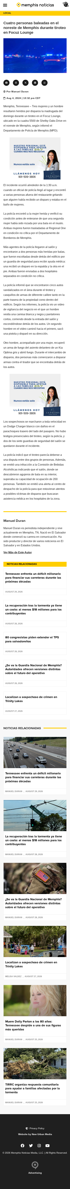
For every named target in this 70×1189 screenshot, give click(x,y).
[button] (5, 5)
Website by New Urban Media (35, 1134)
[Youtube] (47, 1145)
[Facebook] (22, 1145)
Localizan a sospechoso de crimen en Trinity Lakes (31, 699)
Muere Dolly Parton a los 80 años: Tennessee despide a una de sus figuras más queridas (33, 1025)
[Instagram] (39, 1145)
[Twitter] (31, 1145)
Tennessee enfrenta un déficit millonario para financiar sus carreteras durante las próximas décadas (33, 578)
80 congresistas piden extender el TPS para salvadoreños (32, 639)
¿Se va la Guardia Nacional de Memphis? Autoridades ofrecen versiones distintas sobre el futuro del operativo (33, 669)
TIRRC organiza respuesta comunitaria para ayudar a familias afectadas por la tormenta (32, 1088)
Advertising (35, 1172)
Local (7, 13)
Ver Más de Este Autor (17, 552)
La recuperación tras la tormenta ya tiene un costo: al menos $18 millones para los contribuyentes (33, 609)
